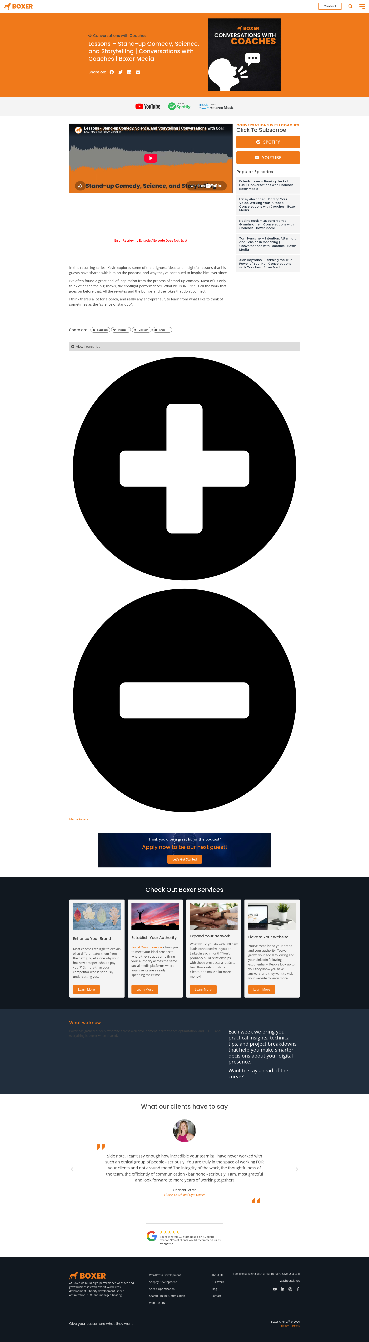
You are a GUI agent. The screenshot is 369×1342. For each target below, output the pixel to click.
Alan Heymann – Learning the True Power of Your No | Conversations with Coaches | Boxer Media (265, 263)
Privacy (284, 1325)
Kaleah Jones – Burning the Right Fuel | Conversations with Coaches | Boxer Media (267, 185)
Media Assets (78, 819)
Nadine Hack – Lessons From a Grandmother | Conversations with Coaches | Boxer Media (266, 224)
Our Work (217, 1282)
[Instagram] (290, 1289)
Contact (216, 1296)
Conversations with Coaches (119, 35)
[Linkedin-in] (282, 1289)
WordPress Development (165, 1275)
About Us (217, 1275)
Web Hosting (157, 1303)
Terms (296, 1325)
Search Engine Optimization (167, 1296)
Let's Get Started (184, 859)
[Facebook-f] (298, 1289)
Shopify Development (163, 1282)
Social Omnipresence (146, 947)
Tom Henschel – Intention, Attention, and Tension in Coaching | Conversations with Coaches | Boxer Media (267, 244)
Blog (214, 1289)
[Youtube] (275, 1289)
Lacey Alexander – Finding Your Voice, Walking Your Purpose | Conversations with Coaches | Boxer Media (267, 205)
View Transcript (88, 346)
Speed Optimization (162, 1289)
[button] (350, 6)
